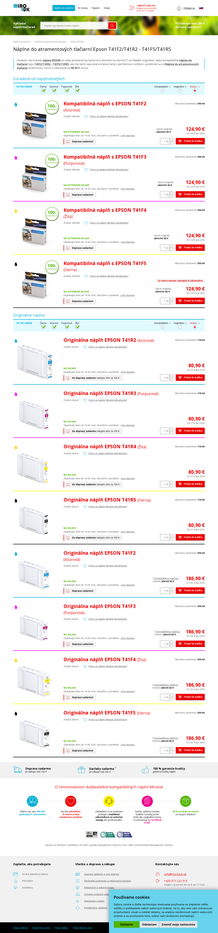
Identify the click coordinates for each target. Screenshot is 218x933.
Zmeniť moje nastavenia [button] (178, 924)
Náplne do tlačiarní (63, 7)
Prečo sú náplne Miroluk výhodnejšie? (109, 116)
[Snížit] (171, 143)
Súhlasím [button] (126, 924)
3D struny (83, 7)
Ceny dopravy (128, 135)
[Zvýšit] (171, 139)
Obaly (107, 7)
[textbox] (74, 25)
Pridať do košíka (192, 140)
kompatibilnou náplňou (166, 578)
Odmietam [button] (149, 924)
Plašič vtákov (61, 927)
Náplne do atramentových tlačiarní (50, 41)
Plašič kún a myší (41, 927)
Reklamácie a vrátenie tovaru (99, 887)
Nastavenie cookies (94, 900)
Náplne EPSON (77, 41)
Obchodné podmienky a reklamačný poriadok (107, 880)
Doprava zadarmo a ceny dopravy (101, 874)
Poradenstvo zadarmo (95, 907)
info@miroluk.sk (175, 874)
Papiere (96, 7)
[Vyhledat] (112, 25)
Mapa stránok (20, 927)
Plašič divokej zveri (82, 927)
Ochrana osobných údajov (97, 894)
